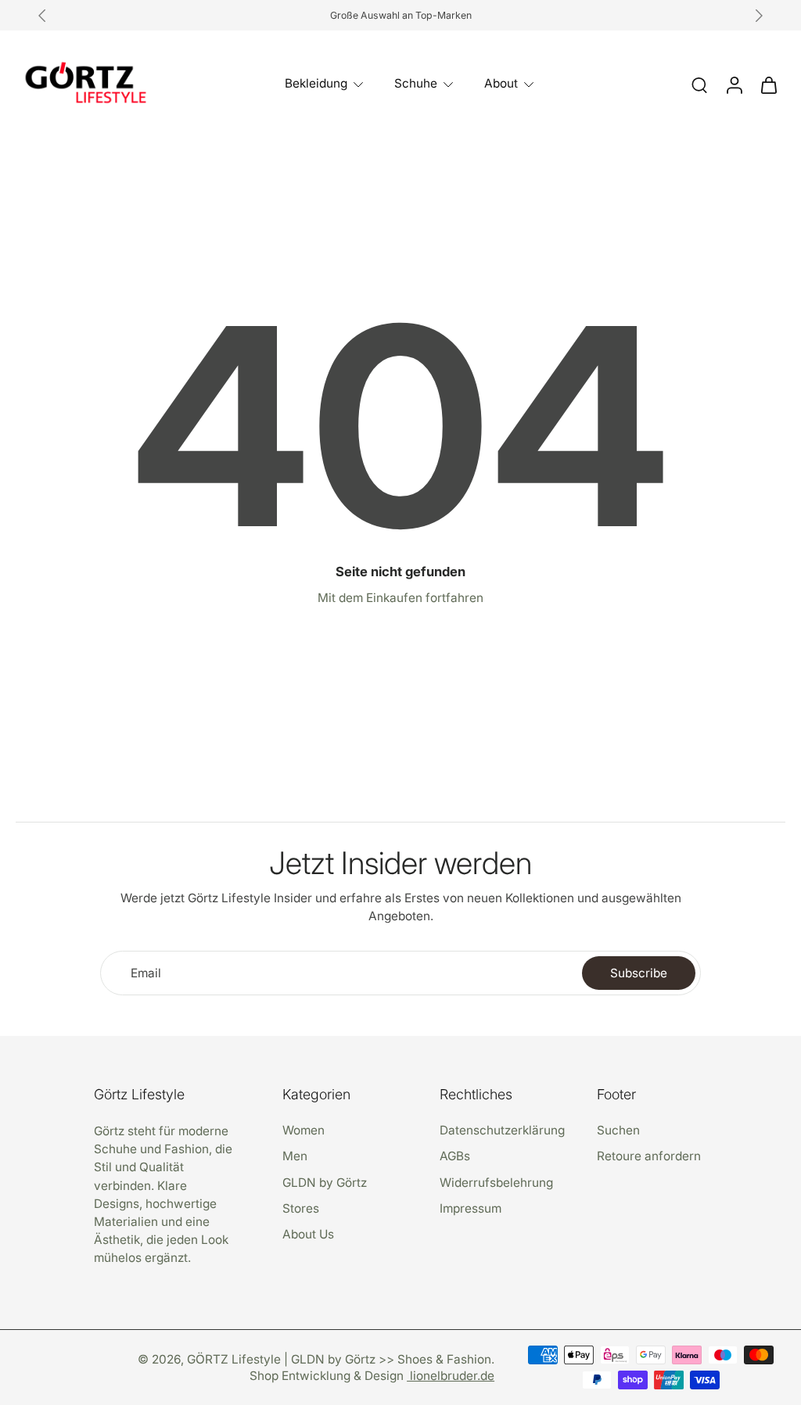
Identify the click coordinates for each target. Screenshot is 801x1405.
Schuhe (415, 83)
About (501, 83)
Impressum (470, 1208)
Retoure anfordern (649, 1156)
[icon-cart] (768, 84)
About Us (308, 1234)
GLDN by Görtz (324, 1181)
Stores (300, 1208)
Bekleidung (316, 83)
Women (303, 1130)
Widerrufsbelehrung (496, 1181)
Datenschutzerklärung (502, 1130)
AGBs (455, 1156)
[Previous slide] (42, 16)
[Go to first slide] (759, 16)
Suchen (618, 1130)
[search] (699, 84)
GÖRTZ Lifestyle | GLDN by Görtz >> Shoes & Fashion (339, 1359)
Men (294, 1156)
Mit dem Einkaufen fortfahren (400, 597)
